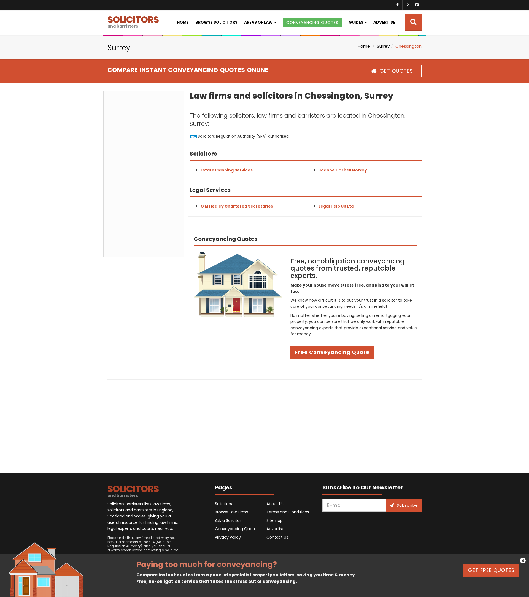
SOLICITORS (133, 21)
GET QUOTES (396, 70)
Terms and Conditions (287, 512)
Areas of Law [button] (258, 22)
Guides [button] (356, 22)
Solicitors (223, 503)
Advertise (384, 22)
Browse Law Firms (231, 512)
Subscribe (407, 505)
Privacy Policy (228, 537)
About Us (275, 503)
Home (183, 22)
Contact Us (277, 537)
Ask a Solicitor (228, 520)
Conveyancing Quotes (236, 528)
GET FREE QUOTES (491, 570)
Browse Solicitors (216, 22)
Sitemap (274, 520)
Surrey (383, 46)
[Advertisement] (144, 174)
